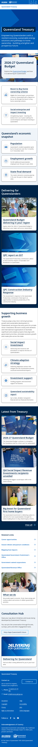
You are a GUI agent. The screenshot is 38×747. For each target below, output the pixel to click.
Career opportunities (9, 539)
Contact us (29, 682)
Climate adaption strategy (19, 361)
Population (16, 143)
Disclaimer (4, 701)
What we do (9, 594)
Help (21, 701)
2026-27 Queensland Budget (18, 437)
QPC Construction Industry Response (17, 291)
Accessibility (23, 704)
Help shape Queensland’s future (15, 632)
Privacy (3, 707)
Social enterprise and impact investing (20, 111)
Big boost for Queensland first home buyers (17, 510)
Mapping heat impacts (9, 550)
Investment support (21, 378)
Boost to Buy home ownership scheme (19, 90)
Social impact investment (17, 344)
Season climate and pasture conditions (15, 545)
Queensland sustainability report (22, 393)
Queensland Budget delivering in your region (16, 221)
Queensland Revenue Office (11, 568)
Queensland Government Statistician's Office (15, 556)
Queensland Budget (19, 71)
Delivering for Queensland (17, 658)
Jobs (21, 707)
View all (28, 525)
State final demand (20, 171)
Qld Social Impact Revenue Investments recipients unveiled (17, 473)
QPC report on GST (13, 255)
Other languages (25, 710)
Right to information (7, 710)
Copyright (4, 704)
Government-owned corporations (13, 562)
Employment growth (21, 158)
